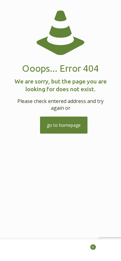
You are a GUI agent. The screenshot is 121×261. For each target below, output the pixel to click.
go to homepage (64, 125)
